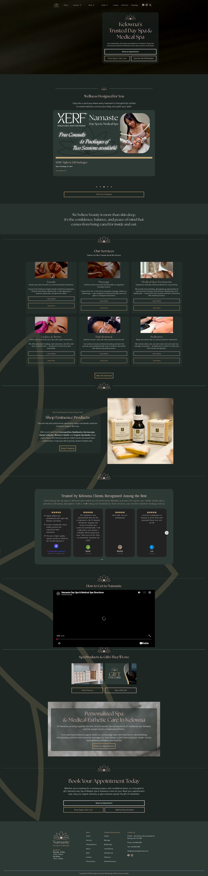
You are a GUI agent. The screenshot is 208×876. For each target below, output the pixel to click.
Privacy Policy (90, 861)
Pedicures (107, 857)
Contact (115, 5)
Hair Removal (108, 853)
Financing (134, 5)
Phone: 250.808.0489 (134, 842)
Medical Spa (108, 844)
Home (66, 5)
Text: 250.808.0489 (133, 847)
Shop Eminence (91, 844)
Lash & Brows (108, 849)
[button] (77, 5)
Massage (107, 840)
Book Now (124, 5)
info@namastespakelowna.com (137, 851)
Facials (106, 836)
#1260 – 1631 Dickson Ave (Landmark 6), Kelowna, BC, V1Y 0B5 (141, 837)
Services (76, 5)
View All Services (104, 375)
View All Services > (110, 861)
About (88, 849)
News (88, 853)
